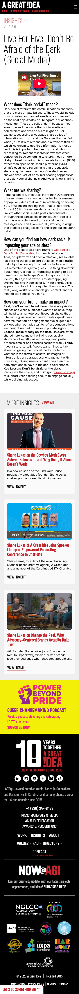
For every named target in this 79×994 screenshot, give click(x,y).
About (54, 835)
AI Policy (51, 984)
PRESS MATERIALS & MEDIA (39, 815)
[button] (74, 7)
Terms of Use (18, 984)
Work (22, 835)
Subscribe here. (55, 887)
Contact (39, 851)
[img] (29, 910)
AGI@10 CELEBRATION (39, 821)
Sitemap (63, 984)
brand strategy (64, 372)
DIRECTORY (51, 843)
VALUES (22, 843)
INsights (38, 835)
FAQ (36, 843)
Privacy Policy (36, 984)
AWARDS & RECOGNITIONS (39, 826)
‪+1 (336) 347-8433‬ (39, 808)
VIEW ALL (48, 402)
